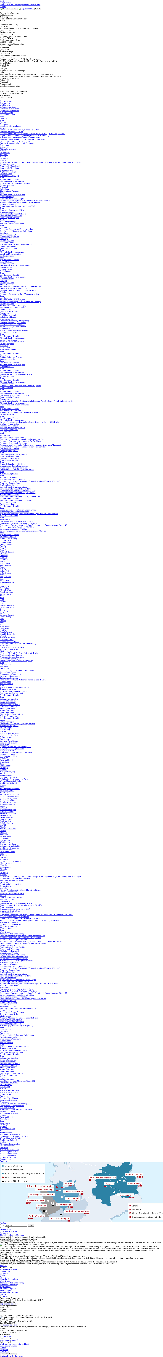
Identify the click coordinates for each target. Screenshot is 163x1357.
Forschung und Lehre (8, 802)
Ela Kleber (4, 554)
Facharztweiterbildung (8, 743)
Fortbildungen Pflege (8, 800)
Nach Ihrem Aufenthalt (8, 707)
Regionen (3, 808)
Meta (2, 598)
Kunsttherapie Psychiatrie (9, 456)
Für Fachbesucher (6, 197)
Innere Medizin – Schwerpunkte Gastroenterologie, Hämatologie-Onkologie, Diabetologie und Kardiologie (40, 162)
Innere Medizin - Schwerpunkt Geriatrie (15, 183)
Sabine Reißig (5, 617)
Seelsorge (3, 118)
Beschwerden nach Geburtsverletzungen (15, 265)
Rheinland (4, 834)
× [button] (0, 11)
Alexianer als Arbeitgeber (9, 733)
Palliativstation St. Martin (9, 642)
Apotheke (3, 770)
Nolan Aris (4, 601)
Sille (1, 584)
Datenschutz (4, 1352)
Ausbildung (4, 745)
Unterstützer (4, 147)
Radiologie (4, 239)
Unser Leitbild (5, 665)
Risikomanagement (7, 791)
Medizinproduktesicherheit (10, 789)
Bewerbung (4, 668)
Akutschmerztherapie (8, 349)
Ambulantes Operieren (8, 332)
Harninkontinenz (6, 267)
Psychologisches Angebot (9, 218)
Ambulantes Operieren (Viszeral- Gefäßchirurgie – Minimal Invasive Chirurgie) (30, 481)
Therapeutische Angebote (9, 191)
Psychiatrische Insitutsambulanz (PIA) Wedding (18, 644)
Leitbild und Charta (7, 115)
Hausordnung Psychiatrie (9, 237)
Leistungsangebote (7, 164)
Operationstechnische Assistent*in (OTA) (15, 747)
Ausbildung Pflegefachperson (11, 655)
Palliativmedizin (6, 174)
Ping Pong (4, 611)
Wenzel (3, 636)
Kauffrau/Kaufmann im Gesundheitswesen (16, 752)
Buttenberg (4, 556)
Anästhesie (4, 346)
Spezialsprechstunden (8, 502)
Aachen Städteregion (8, 810)
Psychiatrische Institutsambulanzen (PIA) (15, 489)
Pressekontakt (5, 153)
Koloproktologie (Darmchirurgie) (12, 307)
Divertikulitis (5, 328)
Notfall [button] (37, 9)
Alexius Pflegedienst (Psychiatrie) (12, 479)
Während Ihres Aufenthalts (10, 705)
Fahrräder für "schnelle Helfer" (11, 132)
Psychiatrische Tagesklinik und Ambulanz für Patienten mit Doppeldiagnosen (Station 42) (33, 525)
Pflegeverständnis (6, 432)
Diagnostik (4, 187)
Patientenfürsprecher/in (8, 716)
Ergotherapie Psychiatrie (9, 451)
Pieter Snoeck (5, 626)
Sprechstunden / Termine (9, 298)
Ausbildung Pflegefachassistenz (12, 657)
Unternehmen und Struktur (10, 109)
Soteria (2, 220)
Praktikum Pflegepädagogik (10, 659)
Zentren (3, 355)
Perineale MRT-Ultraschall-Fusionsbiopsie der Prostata (20, 286)
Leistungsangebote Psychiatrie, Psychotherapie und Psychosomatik (25, 200)
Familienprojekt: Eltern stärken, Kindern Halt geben (19, 130)
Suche (2, 806)
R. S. (2, 624)
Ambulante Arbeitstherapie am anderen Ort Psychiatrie (20, 441)
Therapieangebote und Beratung (12, 223)
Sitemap (3, 1348)
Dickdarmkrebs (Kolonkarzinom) (12, 325)
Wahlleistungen (6, 728)
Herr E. (3, 561)
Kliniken (3, 160)
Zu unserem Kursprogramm (10, 676)
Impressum (4, 1350)
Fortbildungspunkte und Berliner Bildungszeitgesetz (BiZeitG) (23, 680)
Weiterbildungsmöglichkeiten (11, 781)
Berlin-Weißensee (6, 817)
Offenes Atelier (5, 540)
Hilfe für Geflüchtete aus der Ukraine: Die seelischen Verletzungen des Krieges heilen (32, 134)
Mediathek (4, 155)
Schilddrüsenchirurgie (8, 315)
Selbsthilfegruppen (7, 722)
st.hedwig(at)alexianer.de (9, 1340)
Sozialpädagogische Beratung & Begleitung (16, 661)
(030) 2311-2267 (6, 97)
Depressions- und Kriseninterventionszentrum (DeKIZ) (21, 386)
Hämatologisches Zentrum (10, 397)
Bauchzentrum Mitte (7, 359)
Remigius (3, 833)
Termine (3, 157)
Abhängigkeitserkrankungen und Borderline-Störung (20, 202)
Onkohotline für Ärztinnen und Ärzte (14, 779)
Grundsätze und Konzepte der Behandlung (16, 231)
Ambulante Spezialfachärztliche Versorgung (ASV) (19, 294)
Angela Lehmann (6, 592)
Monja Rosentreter (7, 605)
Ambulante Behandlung (9, 477)
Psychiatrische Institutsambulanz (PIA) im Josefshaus (20, 496)
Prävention (4, 124)
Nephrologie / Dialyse (8, 172)
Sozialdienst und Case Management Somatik (17, 470)
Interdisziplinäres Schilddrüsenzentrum (14, 405)
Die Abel (3, 558)
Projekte (3, 128)
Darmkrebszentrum (7, 367)
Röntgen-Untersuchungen (9, 248)
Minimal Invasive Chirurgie (10, 311)
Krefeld (3, 825)
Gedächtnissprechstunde (9, 485)
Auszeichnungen (6, 113)
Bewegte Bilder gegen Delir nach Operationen (17, 143)
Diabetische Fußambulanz (10, 483)
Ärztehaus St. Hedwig (8, 538)
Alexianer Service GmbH (9, 735)
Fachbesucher (5, 766)
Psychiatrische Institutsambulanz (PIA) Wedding (18, 493)
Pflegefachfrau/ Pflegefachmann (12, 749)
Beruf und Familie (7, 760)
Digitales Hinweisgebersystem (11, 1356)
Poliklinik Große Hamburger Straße (13, 487)
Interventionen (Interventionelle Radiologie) (16, 244)
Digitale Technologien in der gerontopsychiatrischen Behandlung (24, 136)
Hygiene (3, 785)
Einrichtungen (5, 651)
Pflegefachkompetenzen (9, 430)
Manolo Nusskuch (7, 607)
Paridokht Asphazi (7, 615)
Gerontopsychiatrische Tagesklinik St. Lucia (16, 521)
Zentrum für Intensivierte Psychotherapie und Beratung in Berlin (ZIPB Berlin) (29, 422)
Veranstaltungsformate (8, 672)
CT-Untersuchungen (7, 242)
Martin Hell (4, 580)
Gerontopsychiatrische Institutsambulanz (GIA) (18, 491)
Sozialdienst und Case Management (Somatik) (17, 724)
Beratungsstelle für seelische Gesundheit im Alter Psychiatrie (23, 447)
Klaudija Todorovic (7, 634)
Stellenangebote (6, 737)
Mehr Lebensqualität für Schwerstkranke (15, 141)
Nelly (2, 600)
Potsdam (3, 831)
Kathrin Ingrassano (7, 582)
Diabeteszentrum (6, 388)
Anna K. (3, 550)
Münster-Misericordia (8, 829)
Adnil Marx (4, 628)
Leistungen (4, 158)
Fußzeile (3, 7)
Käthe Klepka (5, 586)
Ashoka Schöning (6, 552)
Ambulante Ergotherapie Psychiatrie (13, 443)
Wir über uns (5, 105)
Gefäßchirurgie (5, 309)
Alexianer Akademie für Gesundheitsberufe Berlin (19, 653)
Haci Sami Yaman (6, 640)
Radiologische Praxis (8, 504)
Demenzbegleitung (7, 712)
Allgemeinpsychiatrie (8, 204)
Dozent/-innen (5, 682)
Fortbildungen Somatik (8, 798)
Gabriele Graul (5, 573)
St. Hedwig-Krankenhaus (9, 1231)
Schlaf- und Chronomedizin (10, 254)
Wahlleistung (5, 435)
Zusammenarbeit (6, 775)
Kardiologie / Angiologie (9, 176)
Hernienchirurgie (6, 313)
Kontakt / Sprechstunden (9, 424)
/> (33, 9)
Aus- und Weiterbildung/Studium (12, 428)
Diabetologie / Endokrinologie (11, 166)
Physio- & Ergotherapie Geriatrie (12, 464)
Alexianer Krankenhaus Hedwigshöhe (14, 687)
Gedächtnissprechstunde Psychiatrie (13, 454)
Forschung (4, 233)
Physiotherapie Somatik (9, 460)
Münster (3, 827)
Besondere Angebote (8, 537)
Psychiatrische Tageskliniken (11, 216)
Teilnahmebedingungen (9, 678)
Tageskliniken (5, 519)
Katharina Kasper (6, 819)
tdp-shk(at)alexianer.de (8, 1325)
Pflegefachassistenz (7, 750)
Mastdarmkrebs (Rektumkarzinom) (13, 326)
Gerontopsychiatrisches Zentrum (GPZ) (15, 395)
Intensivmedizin (6, 348)
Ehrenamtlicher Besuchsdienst (11, 714)
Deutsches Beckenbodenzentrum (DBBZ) (16, 374)
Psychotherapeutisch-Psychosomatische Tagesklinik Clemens (23, 531)
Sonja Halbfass (5, 577)
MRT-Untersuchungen (8, 246)
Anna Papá (4, 548)
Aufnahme (4, 227)
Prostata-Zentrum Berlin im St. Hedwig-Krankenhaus (20, 412)
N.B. (2, 603)
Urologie (3, 281)
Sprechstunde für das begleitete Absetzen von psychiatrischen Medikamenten (29, 514)
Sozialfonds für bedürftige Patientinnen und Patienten (20, 137)
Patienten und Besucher (9, 699)
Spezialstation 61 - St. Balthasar (12, 647)
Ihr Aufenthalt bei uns (8, 701)
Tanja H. (3, 575)
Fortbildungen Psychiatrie (9, 796)
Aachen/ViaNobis (6, 812)
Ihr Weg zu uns (5, 101)
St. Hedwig (4, 838)
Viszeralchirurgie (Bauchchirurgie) (13, 305)
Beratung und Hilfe (7, 708)
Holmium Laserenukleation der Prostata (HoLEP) (18, 290)
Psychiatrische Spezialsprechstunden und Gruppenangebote (22, 439)
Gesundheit (4, 762)
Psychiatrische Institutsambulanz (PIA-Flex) (16, 500)
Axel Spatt (4, 630)
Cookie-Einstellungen (8, 1354)
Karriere (3, 731)
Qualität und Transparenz (9, 111)
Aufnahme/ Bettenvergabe (10, 777)
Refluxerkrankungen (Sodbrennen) (13, 323)
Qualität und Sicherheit (8, 783)
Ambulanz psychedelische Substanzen (14, 512)
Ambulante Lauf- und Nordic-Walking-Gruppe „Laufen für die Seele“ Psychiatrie (30, 445)
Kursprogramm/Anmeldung (10, 674)
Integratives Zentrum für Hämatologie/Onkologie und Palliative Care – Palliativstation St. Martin (36, 401)
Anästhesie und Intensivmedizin (12, 342)
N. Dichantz (4, 559)
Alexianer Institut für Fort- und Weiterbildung (17, 670)
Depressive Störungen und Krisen (12, 210)
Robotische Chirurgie (8, 317)
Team (2, 120)
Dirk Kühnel (5, 588)
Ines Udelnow (5, 563)
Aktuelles (3, 151)
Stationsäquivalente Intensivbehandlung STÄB (17, 206)
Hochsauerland (5, 821)
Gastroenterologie (6, 170)
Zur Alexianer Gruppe (8, 1346)
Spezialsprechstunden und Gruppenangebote (17, 229)
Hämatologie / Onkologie (9, 168)
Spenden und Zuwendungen (10, 126)
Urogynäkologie (6, 262)
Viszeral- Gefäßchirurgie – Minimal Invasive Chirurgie (20, 302)
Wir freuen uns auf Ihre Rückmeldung (14, 1344)
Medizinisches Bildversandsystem (12, 181)
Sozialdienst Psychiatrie (9, 474)
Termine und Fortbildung (9, 794)
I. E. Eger (3, 569)
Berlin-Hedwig (5, 815)
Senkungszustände (7, 269)
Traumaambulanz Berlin (9, 516)
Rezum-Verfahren (6, 284)
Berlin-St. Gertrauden (8, 813)
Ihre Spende (4, 145)
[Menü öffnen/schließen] (9, 9)
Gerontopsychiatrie (7, 212)
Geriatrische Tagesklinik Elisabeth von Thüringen (18, 523)
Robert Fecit (4, 571)
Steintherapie (5, 292)
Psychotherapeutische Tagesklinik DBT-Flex (17, 527)
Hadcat (2, 567)
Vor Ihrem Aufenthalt (8, 703)
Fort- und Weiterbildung (9, 741)
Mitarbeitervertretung (8, 149)
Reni (2, 619)
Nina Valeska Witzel (7, 638)
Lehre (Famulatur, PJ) (8, 235)
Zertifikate (4, 792)
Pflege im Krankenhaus (9, 426)
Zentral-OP (4, 773)
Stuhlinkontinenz (6, 271)
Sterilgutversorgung (7, 771)
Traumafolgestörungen (8, 221)
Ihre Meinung (5, 729)
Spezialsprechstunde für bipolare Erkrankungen (18, 510)
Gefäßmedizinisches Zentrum (11, 357)
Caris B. (3, 546)
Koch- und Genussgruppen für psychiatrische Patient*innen (22, 139)
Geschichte (4, 122)
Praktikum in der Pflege (9, 756)
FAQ (2, 686)
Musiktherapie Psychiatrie (9, 458)
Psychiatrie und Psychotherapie (12, 199)
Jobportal (3, 1266)
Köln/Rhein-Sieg (6, 823)
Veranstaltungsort (6, 684)
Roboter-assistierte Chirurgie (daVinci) (14, 288)
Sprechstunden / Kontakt (9, 179)
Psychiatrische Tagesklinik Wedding (13, 529)
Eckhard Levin (5, 594)
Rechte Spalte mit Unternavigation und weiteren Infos (20, 5)
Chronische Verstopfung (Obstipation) (14, 321)
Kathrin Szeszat (6, 632)
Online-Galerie (5, 542)
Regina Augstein (6, 544)
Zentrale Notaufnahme (8, 340)
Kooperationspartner (7, 804)
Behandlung (4, 189)
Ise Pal (2, 613)
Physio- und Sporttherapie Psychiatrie (14, 468)
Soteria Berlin (5, 645)
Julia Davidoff (5, 565)
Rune (2, 623)
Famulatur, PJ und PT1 (8, 754)
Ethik (2, 116)
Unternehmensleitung (8, 107)
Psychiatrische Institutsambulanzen (13, 214)
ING (1, 579)
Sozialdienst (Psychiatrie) (9, 726)
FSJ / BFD (4, 758)
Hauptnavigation (6, 3)
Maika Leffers (5, 590)
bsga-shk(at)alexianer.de (9, 1304)
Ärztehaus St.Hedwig (8, 689)
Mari (2, 596)
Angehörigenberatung (8, 710)
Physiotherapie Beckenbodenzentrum (14, 466)
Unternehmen (5, 103)
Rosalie (3, 621)
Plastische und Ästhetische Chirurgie (14, 330)
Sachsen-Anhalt (6, 836)
